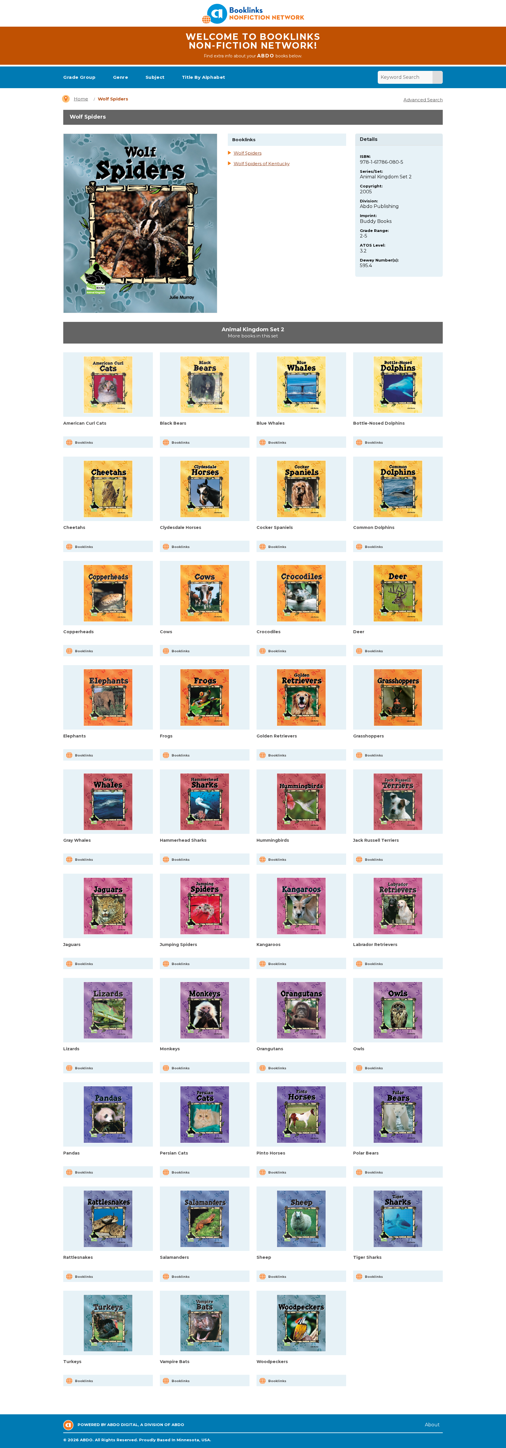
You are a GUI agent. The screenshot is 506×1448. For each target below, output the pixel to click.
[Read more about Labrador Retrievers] (397, 906)
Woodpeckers (272, 1361)
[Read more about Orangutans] (301, 1010)
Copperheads (78, 631)
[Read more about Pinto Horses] (301, 1114)
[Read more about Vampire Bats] (204, 1323)
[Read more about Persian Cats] (204, 1114)
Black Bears (173, 423)
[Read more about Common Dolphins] (397, 489)
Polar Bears (366, 1153)
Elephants (74, 736)
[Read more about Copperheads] (107, 593)
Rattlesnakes (78, 1257)
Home (81, 99)
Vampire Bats (174, 1361)
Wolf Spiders (247, 153)
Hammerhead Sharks (183, 840)
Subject (155, 77)
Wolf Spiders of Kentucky (262, 163)
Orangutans (270, 1048)
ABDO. (87, 1439)
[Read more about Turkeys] (107, 1323)
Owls (358, 1048)
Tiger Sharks (367, 1257)
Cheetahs (74, 527)
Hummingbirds (273, 840)
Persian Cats (174, 1153)
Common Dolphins (373, 527)
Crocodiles (269, 631)
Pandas (71, 1153)
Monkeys (170, 1048)
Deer (358, 631)
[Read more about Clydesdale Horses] (204, 489)
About (432, 1424)
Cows (166, 631)
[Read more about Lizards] (107, 1010)
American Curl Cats (84, 423)
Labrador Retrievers (375, 944)
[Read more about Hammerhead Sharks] (204, 801)
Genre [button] (120, 77)
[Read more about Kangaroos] (301, 906)
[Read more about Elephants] (107, 697)
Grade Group (79, 77)
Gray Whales (77, 840)
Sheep (264, 1257)
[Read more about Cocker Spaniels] (301, 489)
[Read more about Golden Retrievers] (301, 697)
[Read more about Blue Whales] (301, 384)
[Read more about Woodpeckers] (301, 1323)
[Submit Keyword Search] (437, 77)
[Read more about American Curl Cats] (107, 384)
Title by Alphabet (203, 77)
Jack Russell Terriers (376, 840)
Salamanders (174, 1257)
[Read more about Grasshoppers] (398, 697)
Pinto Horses (271, 1153)
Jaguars (72, 944)
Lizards (71, 1048)
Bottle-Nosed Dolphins (379, 423)
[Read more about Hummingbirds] (301, 801)
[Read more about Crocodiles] (301, 593)
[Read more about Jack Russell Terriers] (397, 801)
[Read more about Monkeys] (204, 1010)
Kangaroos (269, 944)
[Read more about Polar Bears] (397, 1114)
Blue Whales (271, 423)
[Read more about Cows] (204, 593)
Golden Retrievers (277, 736)
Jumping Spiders (178, 944)
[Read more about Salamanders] (204, 1218)
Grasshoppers (368, 736)
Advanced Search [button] (423, 100)
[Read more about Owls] (397, 1010)
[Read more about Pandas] (107, 1114)
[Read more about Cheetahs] (107, 489)
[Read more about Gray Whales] (107, 801)
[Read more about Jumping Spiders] (204, 906)
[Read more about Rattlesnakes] (107, 1218)
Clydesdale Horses (180, 527)
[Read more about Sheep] (301, 1218)
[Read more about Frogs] (204, 697)
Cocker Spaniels (275, 527)
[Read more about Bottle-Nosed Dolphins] (397, 384)
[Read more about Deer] (397, 593)
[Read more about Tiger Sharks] (397, 1218)
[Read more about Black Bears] (204, 384)
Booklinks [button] (84, 442)
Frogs (166, 736)
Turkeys (72, 1361)
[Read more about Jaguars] (107, 906)
